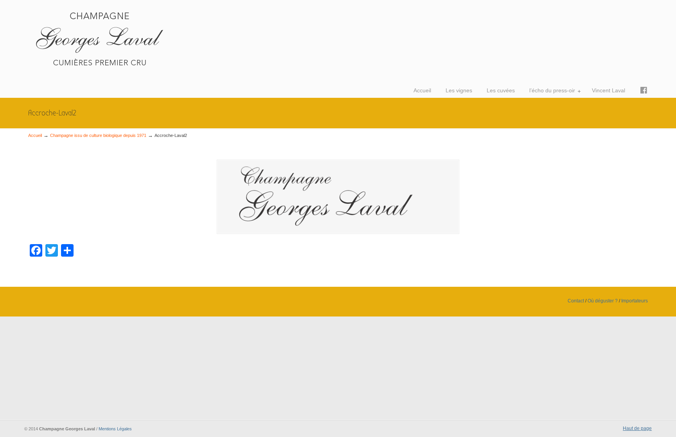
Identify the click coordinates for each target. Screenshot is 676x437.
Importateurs (634, 301)
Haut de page (637, 428)
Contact (576, 301)
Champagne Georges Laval (145, 37)
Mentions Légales (115, 428)
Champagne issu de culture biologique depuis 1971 (98, 135)
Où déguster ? (603, 301)
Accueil (35, 135)
